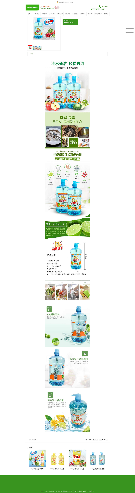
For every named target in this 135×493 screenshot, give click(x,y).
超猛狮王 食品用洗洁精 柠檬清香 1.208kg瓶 (98, 439)
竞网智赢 (80, 491)
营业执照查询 (91, 491)
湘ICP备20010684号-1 (67, 491)
